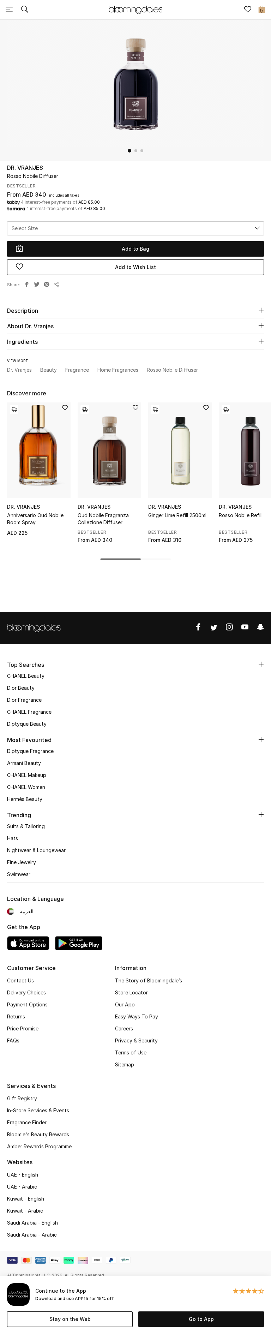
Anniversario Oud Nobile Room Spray (35, 518)
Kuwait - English (25, 1199)
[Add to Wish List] (65, 408)
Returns (16, 1016)
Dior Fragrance (24, 700)
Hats (12, 838)
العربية (27, 911)
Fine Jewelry (21, 862)
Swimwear (18, 874)
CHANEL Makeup (26, 775)
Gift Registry (22, 1098)
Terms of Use (130, 1052)
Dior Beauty (21, 688)
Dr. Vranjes (25, 167)
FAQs (13, 1040)
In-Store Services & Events (38, 1110)
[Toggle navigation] (9, 9)
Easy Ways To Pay (136, 1016)
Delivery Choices (26, 992)
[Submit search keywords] (24, 9)
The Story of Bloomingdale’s (148, 980)
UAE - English (22, 1175)
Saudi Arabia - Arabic (32, 1235)
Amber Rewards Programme (39, 1146)
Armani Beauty (24, 763)
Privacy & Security (136, 1040)
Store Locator (131, 992)
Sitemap (124, 1064)
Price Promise (22, 1028)
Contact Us (20, 980)
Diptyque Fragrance (30, 751)
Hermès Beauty (24, 799)
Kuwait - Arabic (25, 1211)
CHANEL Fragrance (29, 712)
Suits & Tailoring (26, 826)
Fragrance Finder (27, 1122)
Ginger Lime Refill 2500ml (177, 515)
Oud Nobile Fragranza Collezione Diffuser (103, 518)
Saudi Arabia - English (32, 1223)
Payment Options (27, 1004)
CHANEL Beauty (25, 676)
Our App (125, 1004)
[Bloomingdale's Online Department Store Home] (135, 9)
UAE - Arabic (22, 1187)
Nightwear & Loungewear (36, 850)
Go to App (201, 1319)
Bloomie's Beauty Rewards (38, 1134)
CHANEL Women (26, 787)
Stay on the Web (70, 1319)
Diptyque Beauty (27, 724)
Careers (124, 1028)
